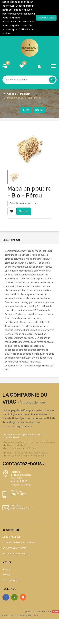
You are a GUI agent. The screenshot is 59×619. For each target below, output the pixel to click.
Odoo (55, 612)
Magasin (25, 93)
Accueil (11, 93)
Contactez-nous (11, 580)
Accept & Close (46, 17)
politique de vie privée (20, 9)
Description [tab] (11, 240)
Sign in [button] (23, 211)
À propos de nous (33, 402)
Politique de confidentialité (17, 554)
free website (39, 611)
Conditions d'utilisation (14, 548)
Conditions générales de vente (18, 542)
